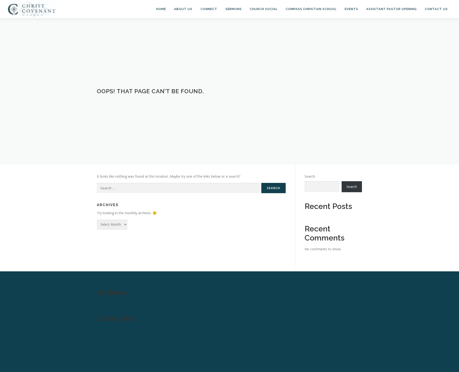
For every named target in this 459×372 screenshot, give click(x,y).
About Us (183, 9)
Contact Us (436, 9)
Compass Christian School (311, 9)
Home (161, 9)
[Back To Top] (438, 349)
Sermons (233, 9)
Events (351, 9)
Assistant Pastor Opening (391, 9)
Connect (209, 9)
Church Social (264, 9)
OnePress (244, 360)
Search (310, 176)
